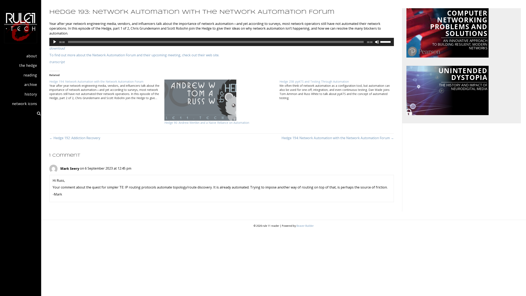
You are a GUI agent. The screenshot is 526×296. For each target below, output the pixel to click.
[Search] (37, 113)
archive (30, 84)
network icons (24, 103)
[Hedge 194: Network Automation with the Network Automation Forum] (106, 90)
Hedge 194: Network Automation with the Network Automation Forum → (337, 138)
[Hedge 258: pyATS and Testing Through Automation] (336, 90)
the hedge (28, 65)
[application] (221, 42)
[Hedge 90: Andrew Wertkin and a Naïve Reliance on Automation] (219, 100)
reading (30, 75)
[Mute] (377, 42)
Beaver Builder (305, 226)
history (30, 94)
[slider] (386, 41)
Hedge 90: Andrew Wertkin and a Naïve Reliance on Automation (206, 123)
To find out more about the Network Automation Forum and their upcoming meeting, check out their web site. (134, 55)
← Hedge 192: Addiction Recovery (74, 138)
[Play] (55, 42)
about (31, 55)
